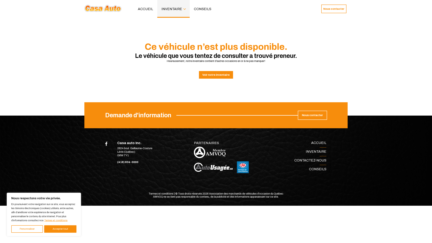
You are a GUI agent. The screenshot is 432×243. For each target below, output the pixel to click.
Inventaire (171, 9)
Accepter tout (60, 229)
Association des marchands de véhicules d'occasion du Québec (246, 193)
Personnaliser (27, 229)
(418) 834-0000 (127, 162)
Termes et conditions (56, 220)
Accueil (145, 9)
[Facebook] (106, 144)
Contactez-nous (310, 160)
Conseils (202, 9)
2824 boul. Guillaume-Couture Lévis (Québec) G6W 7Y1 (134, 152)
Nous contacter (333, 8)
